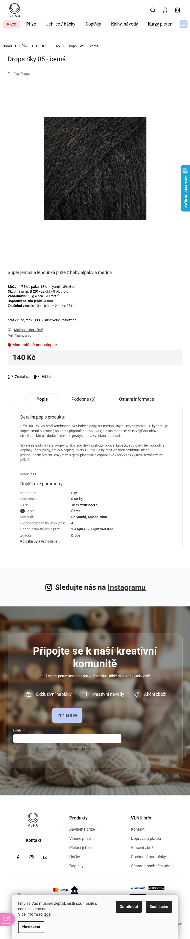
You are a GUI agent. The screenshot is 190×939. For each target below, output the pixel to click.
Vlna (103, 517)
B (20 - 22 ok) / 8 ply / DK (49, 291)
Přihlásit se (67, 715)
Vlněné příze (80, 838)
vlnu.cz (32, 857)
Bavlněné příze (82, 829)
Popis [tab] (42, 399)
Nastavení (31, 927)
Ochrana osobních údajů (152, 866)
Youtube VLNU (45, 857)
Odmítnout (128, 906)
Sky (74, 493)
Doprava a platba (146, 838)
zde (47, 914)
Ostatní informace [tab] (136, 399)
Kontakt (137, 829)
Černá (76, 511)
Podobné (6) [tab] (83, 399)
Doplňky (76, 866)
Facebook (18, 857)
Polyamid (78, 517)
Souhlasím (158, 906)
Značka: (19, 74)
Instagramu (127, 587)
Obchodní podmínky (148, 856)
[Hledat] (153, 10)
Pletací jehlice (81, 847)
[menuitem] (11, 24)
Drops (75, 535)
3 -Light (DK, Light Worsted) (93, 529)
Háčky (74, 856)
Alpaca (93, 517)
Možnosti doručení (28, 330)
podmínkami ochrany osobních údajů (87, 749)
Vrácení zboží (142, 847)
